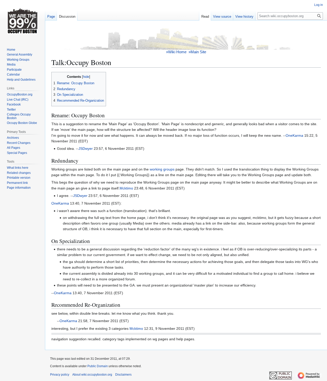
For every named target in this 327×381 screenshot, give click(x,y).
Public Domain (97, 366)
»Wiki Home (176, 52)
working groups (162, 169)
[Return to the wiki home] (186, 38)
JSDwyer (85, 148)
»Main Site (197, 52)
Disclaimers (123, 374)
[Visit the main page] (22, 20)
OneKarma (294, 135)
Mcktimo (126, 188)
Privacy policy (59, 374)
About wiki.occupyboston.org (92, 374)
